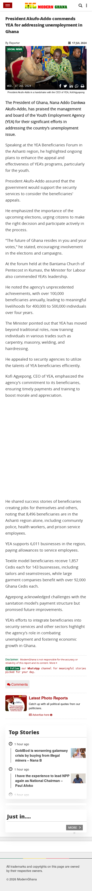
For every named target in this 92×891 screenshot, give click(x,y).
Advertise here (41, 714)
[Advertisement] (46, 448)
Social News (14, 49)
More (52, 662)
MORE (73, 827)
